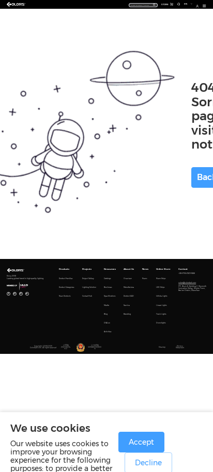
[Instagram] (21, 294)
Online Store (163, 269)
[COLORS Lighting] (17, 4)
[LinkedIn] (27, 294)
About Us (129, 269)
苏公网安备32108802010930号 (94, 347)
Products (64, 269)
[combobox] (143, 5)
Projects (87, 269)
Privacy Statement (180, 347)
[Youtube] (15, 294)
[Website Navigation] (204, 6)
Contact (183, 269)
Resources (110, 269)
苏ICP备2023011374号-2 (65, 347)
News (145, 269)
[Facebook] (8, 294)
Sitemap (162, 347)
